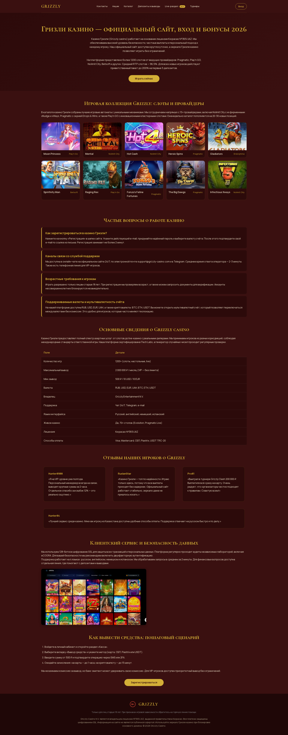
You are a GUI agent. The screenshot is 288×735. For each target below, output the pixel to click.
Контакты (102, 6)
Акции (115, 6)
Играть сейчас (144, 78)
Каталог (128, 6)
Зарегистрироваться (144, 682)
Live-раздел (174, 6)
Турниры (195, 6)
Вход (241, 6)
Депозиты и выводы (149, 6)
